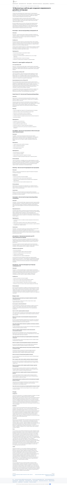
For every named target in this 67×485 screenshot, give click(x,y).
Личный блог (19, 11)
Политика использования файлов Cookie (38, 479)
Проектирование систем (22, 3)
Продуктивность (52, 3)
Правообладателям (15, 480)
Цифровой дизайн (15, 3)
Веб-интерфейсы (29, 3)
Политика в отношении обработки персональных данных (23, 479)
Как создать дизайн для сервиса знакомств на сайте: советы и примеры (23, 474)
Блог (13, 479)
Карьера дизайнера (46, 3)
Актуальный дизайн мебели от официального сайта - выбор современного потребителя (44, 474)
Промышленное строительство (37, 3)
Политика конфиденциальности (49, 479)
